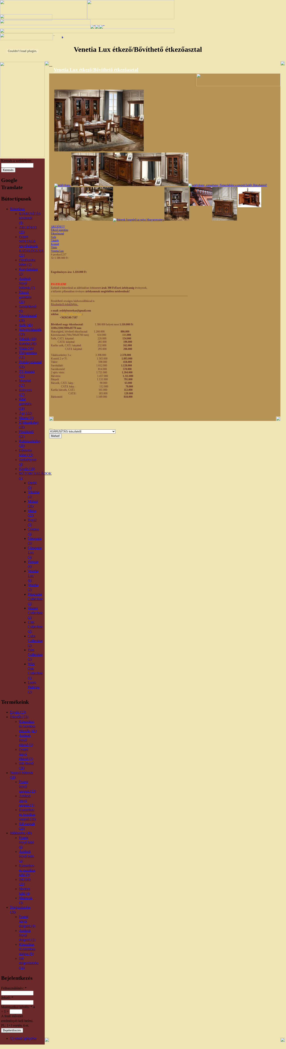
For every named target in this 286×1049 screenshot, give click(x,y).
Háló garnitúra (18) (25, 403)
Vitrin (54, 247)
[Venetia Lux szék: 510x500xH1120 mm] (227, 185)
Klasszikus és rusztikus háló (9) (27, 870)
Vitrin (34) (26, 348)
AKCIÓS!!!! (58, 226)
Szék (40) (26, 325)
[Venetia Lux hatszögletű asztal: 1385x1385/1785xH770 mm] (94, 219)
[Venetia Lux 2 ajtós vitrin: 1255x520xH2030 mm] (174, 185)
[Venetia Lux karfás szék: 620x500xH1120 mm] (64, 219)
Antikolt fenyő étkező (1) (26, 740)
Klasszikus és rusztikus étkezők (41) (28, 726)
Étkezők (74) (19, 717)
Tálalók (55, 240)
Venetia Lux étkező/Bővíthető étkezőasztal (96, 69)
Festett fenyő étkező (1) (26, 754)
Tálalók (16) (27, 339)
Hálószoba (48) (21, 833)
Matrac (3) (26, 418)
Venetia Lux (57, 251)
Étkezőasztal (57, 233)
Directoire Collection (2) (35, 599)
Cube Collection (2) (35, 640)
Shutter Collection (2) (35, 612)
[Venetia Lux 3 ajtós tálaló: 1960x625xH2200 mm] (85, 185)
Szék (53, 237)
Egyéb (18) (27, 469)
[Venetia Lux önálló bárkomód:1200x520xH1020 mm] (236, 219)
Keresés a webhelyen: (16, 161)
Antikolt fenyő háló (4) (26, 856)
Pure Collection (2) (35, 654)
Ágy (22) (25, 413)
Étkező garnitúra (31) (25, 297)
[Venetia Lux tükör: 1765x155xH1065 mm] (146, 185)
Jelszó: (7, 997)
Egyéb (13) (18, 712)
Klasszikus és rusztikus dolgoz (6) (27, 949)
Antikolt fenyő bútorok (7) (27, 283)
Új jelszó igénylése (23, 1038)
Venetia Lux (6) (33, 575)
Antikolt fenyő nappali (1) (26, 800)
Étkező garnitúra (59, 230)
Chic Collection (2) (35, 626)
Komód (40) (27, 343)
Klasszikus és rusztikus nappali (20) (27, 814)
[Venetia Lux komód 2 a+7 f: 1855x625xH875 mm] (115, 185)
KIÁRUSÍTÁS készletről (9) (30, 218)
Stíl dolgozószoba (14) (28, 963)
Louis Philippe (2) (34, 687)
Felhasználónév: (14, 988)
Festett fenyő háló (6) (26, 842)
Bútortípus (17, 209)
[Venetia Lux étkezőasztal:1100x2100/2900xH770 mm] (62, 185)
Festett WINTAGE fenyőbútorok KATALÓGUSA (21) (31, 246)
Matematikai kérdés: (16, 1007)
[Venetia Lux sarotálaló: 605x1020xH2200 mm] (138, 219)
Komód (55, 244)
